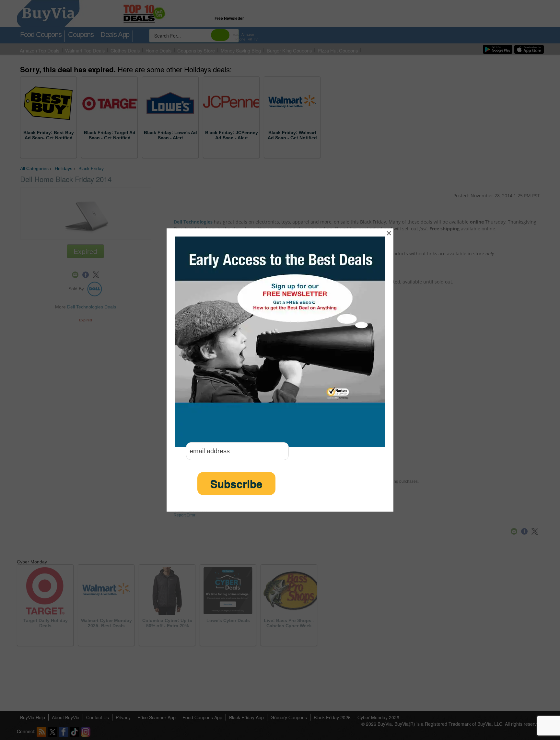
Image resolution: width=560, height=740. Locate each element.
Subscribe (236, 483)
